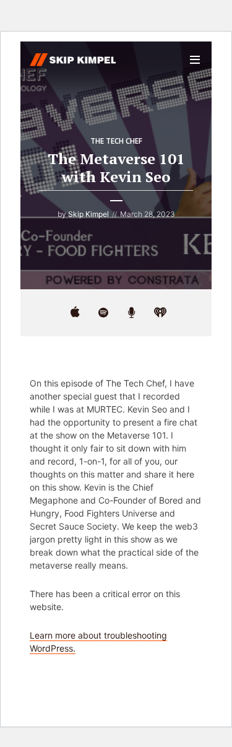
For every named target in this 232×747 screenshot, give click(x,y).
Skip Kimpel (88, 214)
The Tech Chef (116, 141)
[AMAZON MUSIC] (132, 313)
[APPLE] (75, 313)
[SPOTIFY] (103, 313)
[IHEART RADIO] (160, 313)
